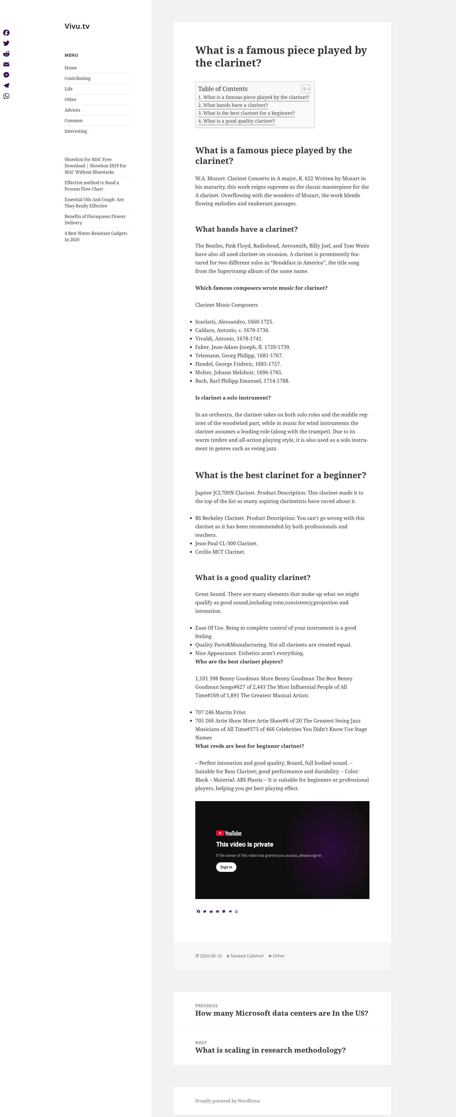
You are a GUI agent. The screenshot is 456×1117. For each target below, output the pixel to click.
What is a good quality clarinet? (239, 121)
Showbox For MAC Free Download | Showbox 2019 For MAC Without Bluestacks (95, 165)
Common (74, 120)
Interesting (76, 131)
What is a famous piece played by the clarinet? (256, 97)
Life (69, 89)
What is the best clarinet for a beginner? (249, 113)
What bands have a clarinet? (235, 105)
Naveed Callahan (247, 956)
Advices (72, 110)
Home (71, 68)
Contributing (78, 78)
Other (71, 99)
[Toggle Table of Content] (303, 88)
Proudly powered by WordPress (227, 1101)
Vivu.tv (77, 26)
